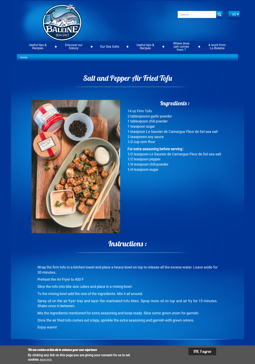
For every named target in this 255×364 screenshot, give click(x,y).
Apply (219, 14)
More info (46, 359)
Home (23, 57)
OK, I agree (202, 351)
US (234, 14)
